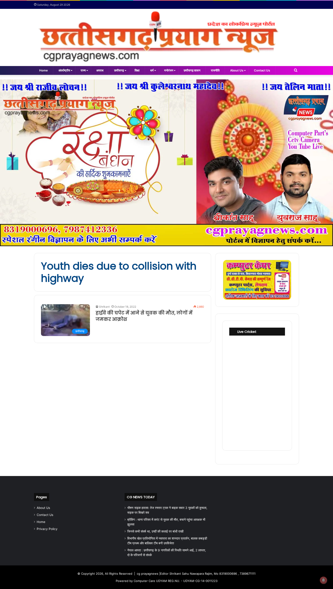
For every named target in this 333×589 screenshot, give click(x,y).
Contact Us (262, 70)
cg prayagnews (147, 573)
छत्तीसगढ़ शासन (192, 70)
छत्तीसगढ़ (119, 70)
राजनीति (215, 70)
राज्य (83, 70)
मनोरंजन (168, 70)
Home (43, 70)
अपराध (100, 70)
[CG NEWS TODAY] (166, 37)
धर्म (152, 70)
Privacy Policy (47, 529)
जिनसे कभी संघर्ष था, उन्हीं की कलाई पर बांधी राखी (155, 531)
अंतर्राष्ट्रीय (64, 70)
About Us (236, 70)
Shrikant (104, 306)
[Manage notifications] (323, 580)
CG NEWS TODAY (141, 497)
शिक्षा (137, 70)
